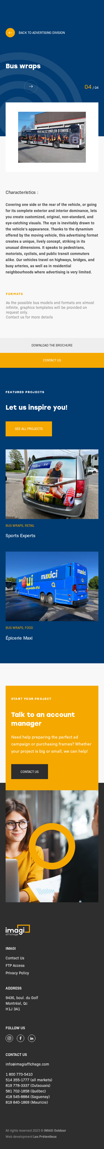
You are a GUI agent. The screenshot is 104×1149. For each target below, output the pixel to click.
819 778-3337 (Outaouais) (28, 1085)
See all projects (29, 428)
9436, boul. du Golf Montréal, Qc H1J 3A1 (22, 1003)
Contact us (52, 360)
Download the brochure (52, 345)
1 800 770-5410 (19, 1074)
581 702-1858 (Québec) (26, 1090)
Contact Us (15, 957)
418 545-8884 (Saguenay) (28, 1096)
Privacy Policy (17, 972)
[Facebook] (20, 1038)
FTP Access (15, 965)
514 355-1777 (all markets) (29, 1079)
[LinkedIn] (31, 1038)
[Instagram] (9, 1038)
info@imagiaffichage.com (27, 1064)
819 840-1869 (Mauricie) (27, 1102)
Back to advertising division (42, 32)
